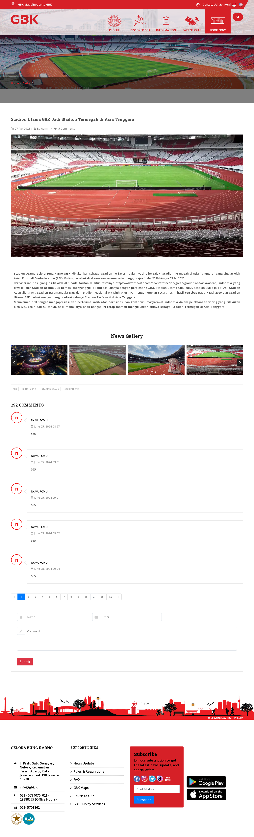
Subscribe (144, 800)
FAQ (76, 779)
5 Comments (66, 128)
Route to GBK (42, 4)
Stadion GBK (71, 389)
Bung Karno (29, 389)
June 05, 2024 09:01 (47, 462)
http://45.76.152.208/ (71, 311)
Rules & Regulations (88, 771)
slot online (93, 311)
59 (110, 596)
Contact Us (210, 4)
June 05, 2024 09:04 (47, 569)
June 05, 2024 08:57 (47, 426)
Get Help (224, 4)
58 (102, 596)
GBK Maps (25, 4)
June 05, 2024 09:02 (47, 533)
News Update (83, 763)
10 (86, 596)
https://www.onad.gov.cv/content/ (125, 311)
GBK (15, 389)
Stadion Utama (50, 389)
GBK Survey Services (89, 804)
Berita (26, 83)
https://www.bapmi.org (40, 311)
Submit (25, 661)
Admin (45, 128)
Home (15, 83)
